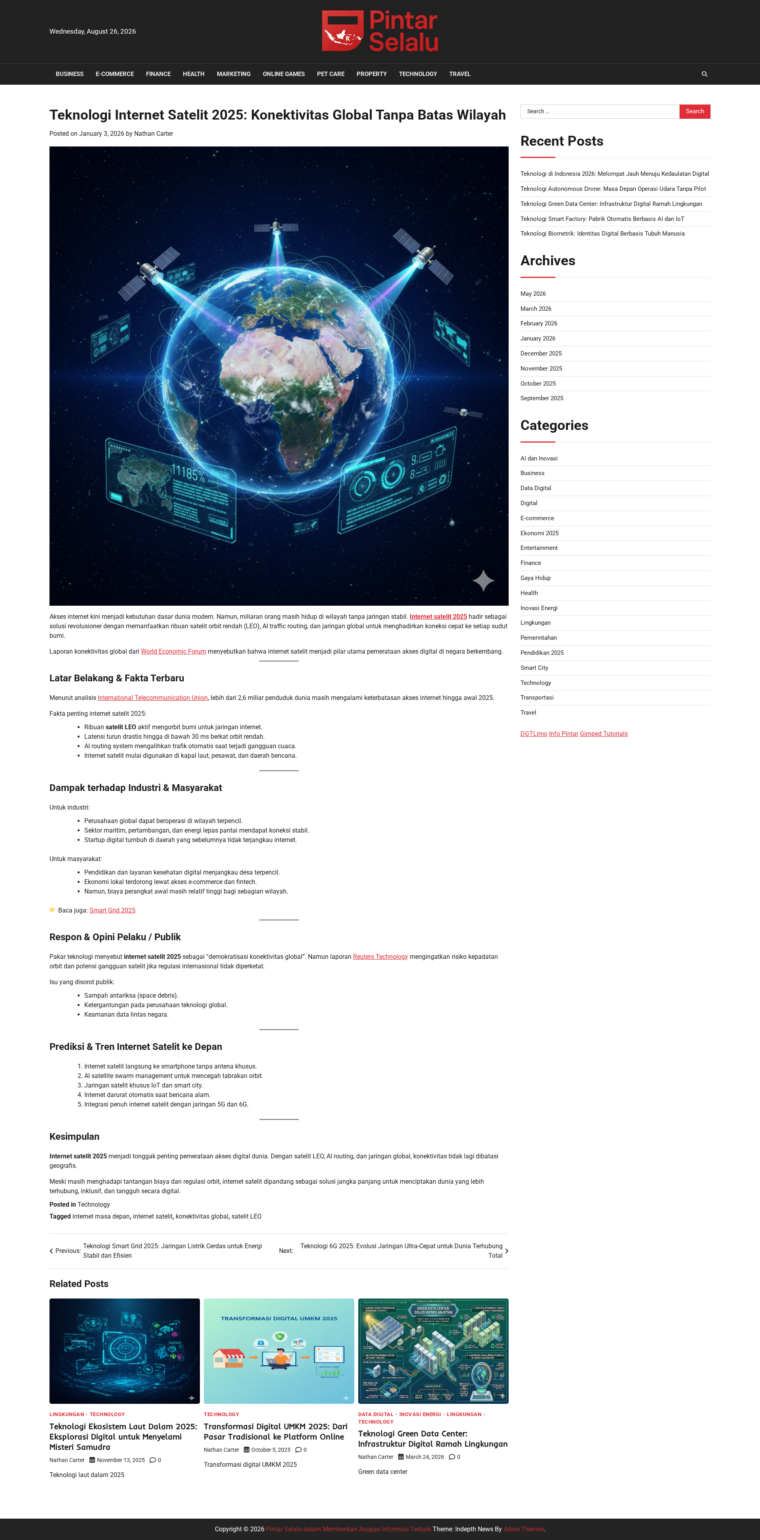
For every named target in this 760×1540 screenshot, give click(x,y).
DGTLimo (534, 734)
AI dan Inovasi (539, 458)
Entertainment (539, 547)
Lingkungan (66, 1414)
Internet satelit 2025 (438, 616)
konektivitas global (202, 1216)
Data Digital (375, 1414)
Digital (529, 503)
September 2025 (542, 398)
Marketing (234, 74)
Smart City (534, 667)
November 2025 (541, 368)
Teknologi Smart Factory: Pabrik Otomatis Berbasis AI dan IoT (602, 218)
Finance (158, 74)
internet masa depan (101, 1216)
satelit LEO (247, 1216)
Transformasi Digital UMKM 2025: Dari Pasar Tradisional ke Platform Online (276, 1431)
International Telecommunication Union (153, 698)
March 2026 (536, 308)
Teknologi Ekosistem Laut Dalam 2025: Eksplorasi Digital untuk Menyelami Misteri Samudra (123, 1436)
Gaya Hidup (536, 578)
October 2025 (538, 383)
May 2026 (533, 293)
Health (194, 74)
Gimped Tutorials (604, 734)
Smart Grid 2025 (112, 910)
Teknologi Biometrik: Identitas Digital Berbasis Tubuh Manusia (603, 233)
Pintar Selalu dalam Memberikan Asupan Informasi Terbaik (348, 1529)
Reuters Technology (380, 956)
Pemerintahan (539, 637)
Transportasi (537, 697)
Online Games (284, 74)
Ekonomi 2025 (540, 532)
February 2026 (539, 323)
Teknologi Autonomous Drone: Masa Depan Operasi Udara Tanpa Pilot (613, 188)
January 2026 (538, 338)
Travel (460, 74)
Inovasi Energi (420, 1414)
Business (70, 74)
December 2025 (541, 353)
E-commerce (115, 74)
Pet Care (330, 74)
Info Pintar (563, 734)
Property (372, 74)
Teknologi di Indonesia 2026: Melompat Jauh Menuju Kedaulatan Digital (615, 173)
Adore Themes (524, 1529)
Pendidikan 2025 (542, 652)
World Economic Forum (173, 651)
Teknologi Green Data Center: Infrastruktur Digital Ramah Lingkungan (433, 1438)
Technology (418, 74)
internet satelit (153, 1216)
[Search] (705, 74)
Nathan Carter (153, 133)
